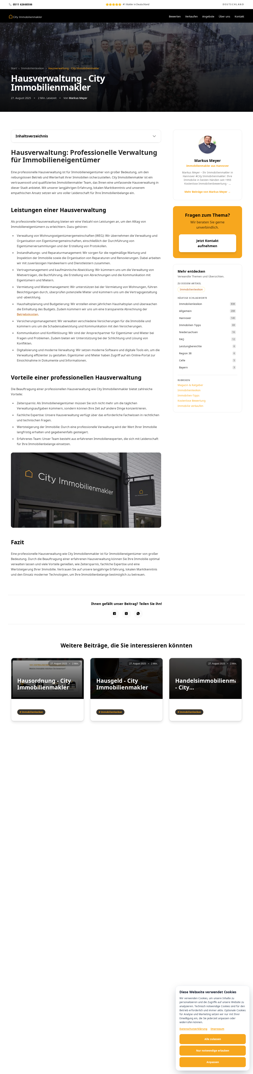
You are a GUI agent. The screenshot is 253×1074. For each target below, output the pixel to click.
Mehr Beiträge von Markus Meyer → (207, 191)
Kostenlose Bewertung (192, 400)
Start (14, 68)
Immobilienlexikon (32, 68)
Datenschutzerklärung (193, 1029)
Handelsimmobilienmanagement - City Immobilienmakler (205, 684)
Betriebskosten (27, 314)
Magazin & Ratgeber (190, 385)
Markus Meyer (78, 98)
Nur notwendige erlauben (212, 1050)
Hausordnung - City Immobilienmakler (44, 684)
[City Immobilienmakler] (25, 16)
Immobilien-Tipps (188, 395)
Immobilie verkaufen (190, 406)
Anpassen (213, 1062)
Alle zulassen (212, 1039)
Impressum (217, 1029)
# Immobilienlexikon (31, 712)
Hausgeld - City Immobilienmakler (122, 684)
